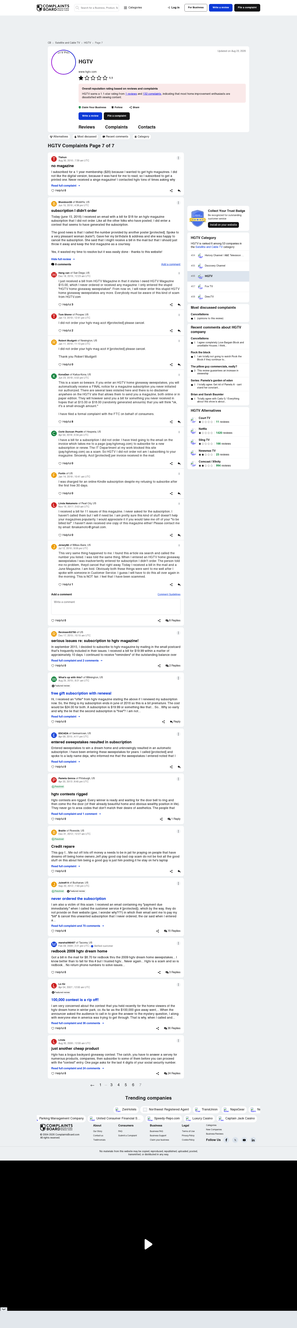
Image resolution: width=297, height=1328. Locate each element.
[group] (59, 137)
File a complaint (116, 116)
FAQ (120, 1131)
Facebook (226, 1140)
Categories (135, 8)
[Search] (96, 8)
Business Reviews (214, 1134)
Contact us (98, 1136)
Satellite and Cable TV (209, 247)
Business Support (158, 1136)
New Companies (214, 1130)
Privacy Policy (188, 1136)
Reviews (87, 127)
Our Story (97, 1131)
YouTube (244, 1140)
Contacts (147, 127)
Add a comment (170, 264)
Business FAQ (156, 1131)
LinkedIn (253, 1140)
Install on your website (223, 225)
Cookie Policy (188, 1140)
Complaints (116, 127)
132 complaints (152, 94)
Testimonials (99, 1140)
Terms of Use (188, 1131)
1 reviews (131, 94)
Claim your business (159, 1140)
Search (77, 8)
